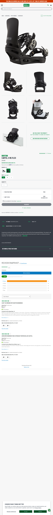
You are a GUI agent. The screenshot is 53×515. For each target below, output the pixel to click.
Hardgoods (7, 15)
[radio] (26, 192)
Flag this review (5, 328)
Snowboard (20, 15)
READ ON (24, 235)
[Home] (26, 5)
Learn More (21, 212)
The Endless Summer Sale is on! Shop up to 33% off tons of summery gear (26, 1)
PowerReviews (24, 263)
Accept (25, 511)
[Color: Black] (8, 171)
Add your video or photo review (40, 138)
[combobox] (26, 9)
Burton (5, 155)
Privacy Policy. (38, 507)
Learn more (19, 201)
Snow (3, 15)
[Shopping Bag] (51, 5)
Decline (40, 511)
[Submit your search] (2, 9)
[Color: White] (4, 171)
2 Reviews (49, 153)
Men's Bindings (14, 15)
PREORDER (26, 204)
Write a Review (26, 273)
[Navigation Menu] (2, 5)
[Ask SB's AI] (48, 5)
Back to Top (26, 367)
